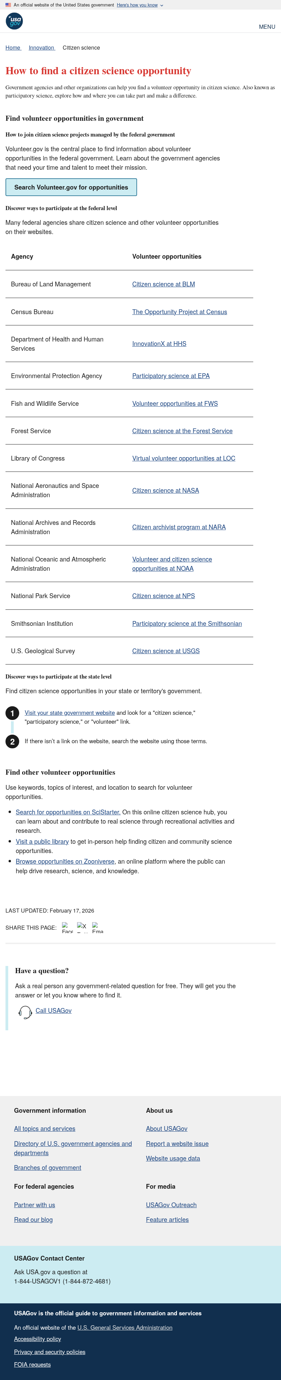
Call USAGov (54, 1010)
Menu (267, 26)
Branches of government (47, 1167)
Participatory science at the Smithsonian (187, 623)
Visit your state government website (70, 712)
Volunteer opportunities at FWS (175, 403)
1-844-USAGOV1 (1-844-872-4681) (62, 1280)
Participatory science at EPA (171, 375)
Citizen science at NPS (163, 595)
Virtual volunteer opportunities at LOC (183, 457)
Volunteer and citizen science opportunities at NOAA (172, 563)
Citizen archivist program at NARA (179, 526)
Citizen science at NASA (165, 490)
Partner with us (34, 1204)
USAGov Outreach (171, 1204)
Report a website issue (177, 1143)
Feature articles (167, 1219)
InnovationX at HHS (159, 343)
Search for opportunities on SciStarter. (68, 811)
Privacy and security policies (49, 1351)
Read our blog (33, 1219)
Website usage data (173, 1157)
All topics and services (44, 1128)
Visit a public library (42, 841)
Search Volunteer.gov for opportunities (71, 187)
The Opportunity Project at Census (179, 311)
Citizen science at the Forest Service (182, 430)
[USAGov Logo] (14, 21)
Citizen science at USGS (166, 650)
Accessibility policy (37, 1338)
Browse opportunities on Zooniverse (65, 860)
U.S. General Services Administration (124, 1327)
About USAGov (166, 1128)
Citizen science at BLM (163, 283)
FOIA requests (32, 1364)
